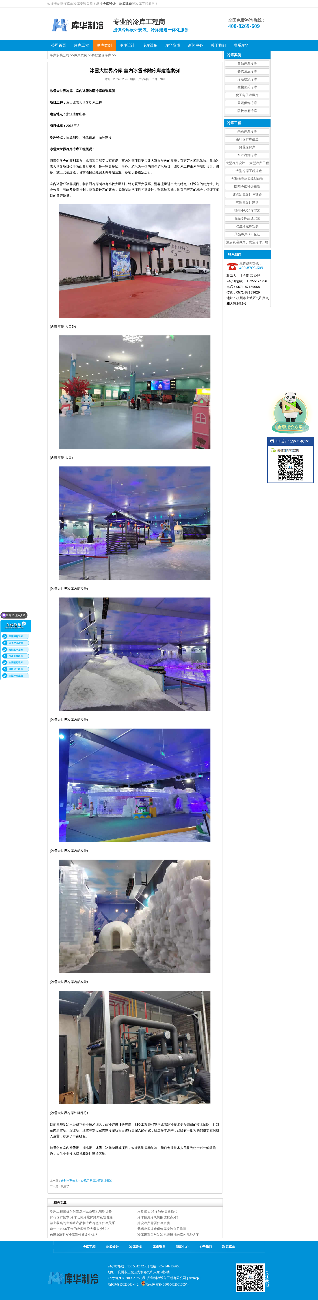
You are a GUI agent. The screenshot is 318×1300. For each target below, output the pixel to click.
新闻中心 (182, 1247)
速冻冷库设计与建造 (247, 194)
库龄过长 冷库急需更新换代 (157, 1211)
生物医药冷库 (247, 87)
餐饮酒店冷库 (247, 71)
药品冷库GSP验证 (247, 234)
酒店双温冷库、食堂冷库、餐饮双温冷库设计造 (247, 242)
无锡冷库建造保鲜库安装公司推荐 (161, 1229)
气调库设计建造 (247, 202)
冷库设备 (135, 1247)
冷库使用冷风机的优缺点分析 (158, 1217)
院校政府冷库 (247, 111)
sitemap (194, 1278)
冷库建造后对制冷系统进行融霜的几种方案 (168, 1234)
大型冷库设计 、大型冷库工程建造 (247, 163)
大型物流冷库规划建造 (247, 179)
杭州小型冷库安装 (247, 210)
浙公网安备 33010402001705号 (167, 1284)
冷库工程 (89, 1247)
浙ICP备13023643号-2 (123, 1284)
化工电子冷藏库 (247, 95)
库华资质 (159, 1247)
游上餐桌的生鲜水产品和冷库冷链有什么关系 (82, 1223)
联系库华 (228, 1247)
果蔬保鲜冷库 (247, 103)
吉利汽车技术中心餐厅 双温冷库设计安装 (86, 1180)
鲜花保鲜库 (247, 147)
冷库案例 (80, 55)
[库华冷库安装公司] (78, 35)
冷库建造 (125, 4)
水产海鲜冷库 (247, 155)
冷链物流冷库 (247, 79)
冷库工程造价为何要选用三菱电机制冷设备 (81, 1211)
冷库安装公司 (59, 55)
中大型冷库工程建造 (247, 171)
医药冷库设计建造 (247, 187)
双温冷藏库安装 (247, 226)
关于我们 (205, 1247)
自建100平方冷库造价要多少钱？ (74, 1234)
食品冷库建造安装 (247, 218)
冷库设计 (109, 4)
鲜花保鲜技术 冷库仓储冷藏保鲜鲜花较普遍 (81, 1217)
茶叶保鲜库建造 (247, 139)
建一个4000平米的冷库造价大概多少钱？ (79, 1229)
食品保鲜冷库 (247, 63)
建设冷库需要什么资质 (153, 1223)
